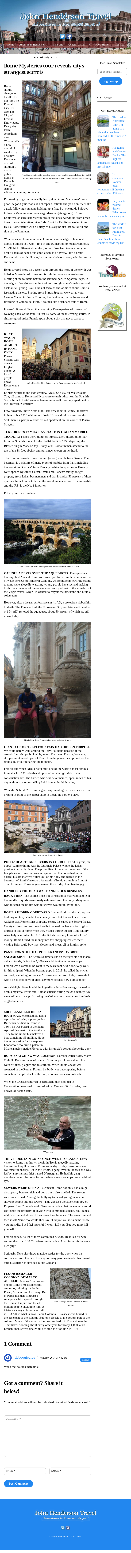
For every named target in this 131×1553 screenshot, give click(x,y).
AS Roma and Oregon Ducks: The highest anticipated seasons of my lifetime (111, 157)
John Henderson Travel (64, 1536)
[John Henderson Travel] (65, 28)
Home (10, 44)
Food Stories (102, 44)
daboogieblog (25, 1357)
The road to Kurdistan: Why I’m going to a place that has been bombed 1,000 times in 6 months (111, 128)
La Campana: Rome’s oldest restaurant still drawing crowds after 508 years (110, 183)
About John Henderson (32, 44)
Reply (85, 1360)
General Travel (76, 44)
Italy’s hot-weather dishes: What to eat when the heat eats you (111, 208)
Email (56, 1470)
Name (10, 1470)
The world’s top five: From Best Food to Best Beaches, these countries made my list (111, 233)
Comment (13, 1418)
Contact (119, 44)
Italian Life (57, 44)
